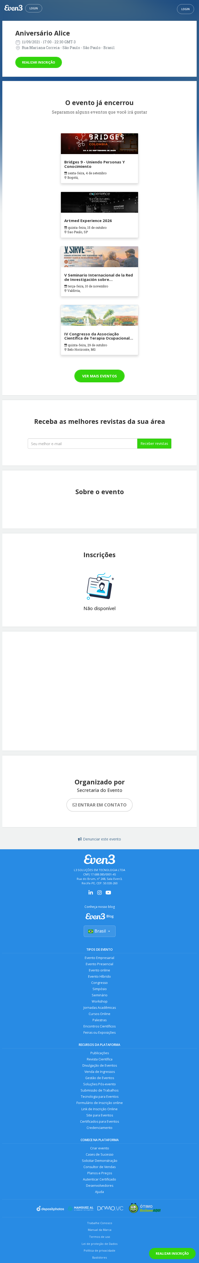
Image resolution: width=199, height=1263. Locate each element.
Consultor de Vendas (99, 1167)
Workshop (100, 1001)
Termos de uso (99, 1237)
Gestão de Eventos (99, 1078)
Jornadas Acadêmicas (99, 1007)
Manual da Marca (99, 1230)
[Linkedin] (91, 894)
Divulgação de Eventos (99, 1065)
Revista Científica (99, 1059)
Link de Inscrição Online (99, 1109)
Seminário (100, 995)
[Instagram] (99, 894)
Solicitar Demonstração (99, 1160)
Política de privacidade (99, 1250)
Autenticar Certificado (99, 1179)
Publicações (99, 1053)
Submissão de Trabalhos (99, 1090)
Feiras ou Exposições (99, 1032)
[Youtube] (108, 894)
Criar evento (99, 1148)
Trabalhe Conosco (99, 1223)
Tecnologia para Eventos (99, 1096)
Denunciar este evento (102, 839)
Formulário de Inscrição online (99, 1103)
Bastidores (99, 1257)
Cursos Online (99, 1014)
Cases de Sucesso (99, 1154)
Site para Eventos (99, 1115)
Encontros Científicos (99, 1026)
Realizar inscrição (38, 62)
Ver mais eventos (99, 376)
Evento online (99, 970)
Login (34, 8)
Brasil (100, 931)
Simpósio (100, 989)
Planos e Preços (99, 1173)
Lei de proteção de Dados (99, 1244)
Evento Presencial (99, 964)
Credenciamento (99, 1128)
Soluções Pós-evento (99, 1084)
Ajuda (99, 1192)
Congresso (99, 983)
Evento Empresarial (99, 958)
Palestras (99, 1020)
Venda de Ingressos (99, 1071)
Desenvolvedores (99, 1185)
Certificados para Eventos (99, 1121)
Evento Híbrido (99, 976)
